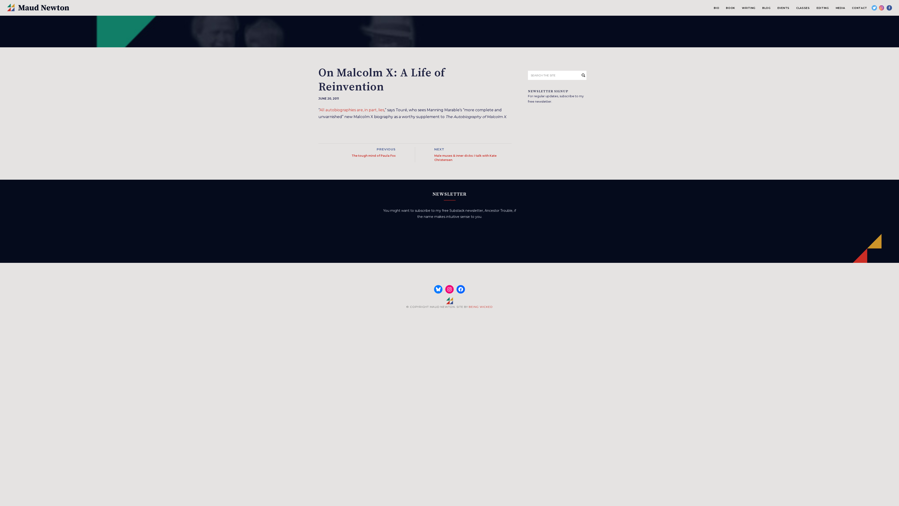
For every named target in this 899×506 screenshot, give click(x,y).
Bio (716, 8)
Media (840, 8)
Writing (748, 8)
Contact (859, 8)
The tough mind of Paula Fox (374, 155)
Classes (803, 8)
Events (783, 8)
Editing (823, 8)
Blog (766, 8)
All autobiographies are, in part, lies (352, 110)
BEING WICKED (481, 307)
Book (730, 8)
